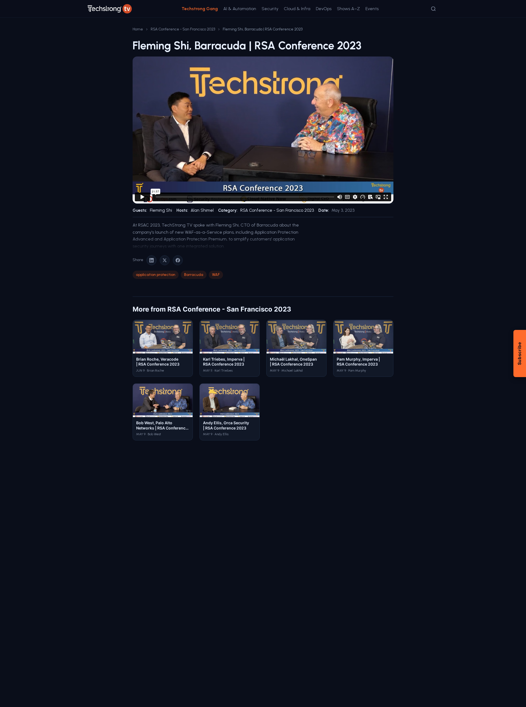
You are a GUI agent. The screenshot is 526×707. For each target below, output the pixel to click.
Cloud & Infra (297, 8)
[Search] (433, 9)
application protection (155, 274)
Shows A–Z (348, 8)
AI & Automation (239, 8)
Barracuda (193, 274)
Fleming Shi (161, 210)
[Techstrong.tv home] (110, 8)
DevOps (323, 8)
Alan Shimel (202, 210)
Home (138, 29)
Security (270, 8)
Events (372, 8)
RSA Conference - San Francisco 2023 (183, 29)
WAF (216, 274)
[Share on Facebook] (178, 260)
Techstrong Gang (200, 8)
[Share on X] (165, 260)
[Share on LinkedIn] (151, 260)
